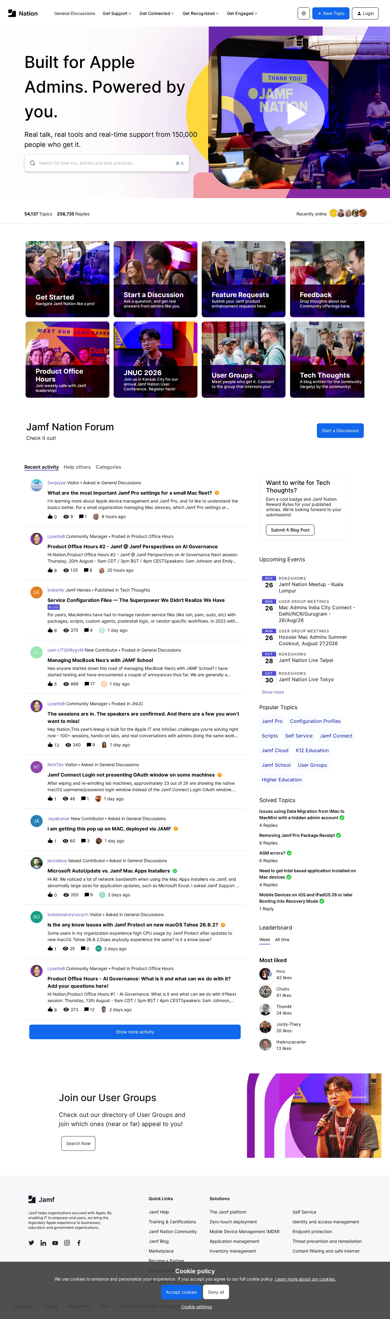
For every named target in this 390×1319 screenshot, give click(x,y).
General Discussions (75, 13)
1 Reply (266, 908)
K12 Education (312, 750)
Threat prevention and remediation (327, 1241)
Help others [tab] (77, 467)
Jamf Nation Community (173, 1231)
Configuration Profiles (315, 721)
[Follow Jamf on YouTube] (55, 1243)
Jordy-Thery (288, 1024)
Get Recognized (199, 13)
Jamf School (276, 765)
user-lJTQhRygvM (65, 649)
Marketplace (161, 1250)
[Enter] (30, 163)
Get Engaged (240, 13)
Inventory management (233, 1250)
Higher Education (282, 780)
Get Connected (155, 13)
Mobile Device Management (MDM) (245, 1231)
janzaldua (57, 860)
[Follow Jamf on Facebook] (79, 1243)
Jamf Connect (336, 736)
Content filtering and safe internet (326, 1250)
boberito (56, 589)
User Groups (312, 765)
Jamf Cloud (275, 750)
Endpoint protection (312, 1231)
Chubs (282, 988)
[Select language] (304, 13)
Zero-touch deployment (233, 1221)
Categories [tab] (108, 467)
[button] (195, 1306)
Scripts (270, 736)
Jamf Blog (159, 1241)
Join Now (42, 1150)
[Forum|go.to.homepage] (23, 13)
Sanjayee (57, 482)
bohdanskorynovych (68, 914)
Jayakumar (59, 818)
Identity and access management (325, 1221)
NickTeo (56, 764)
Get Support (115, 13)
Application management (234, 1241)
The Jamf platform (228, 1211)
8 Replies (268, 842)
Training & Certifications (172, 1221)
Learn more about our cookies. (305, 1279)
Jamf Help (159, 1211)
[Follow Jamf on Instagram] (67, 1243)
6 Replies (268, 860)
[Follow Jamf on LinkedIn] (43, 1243)
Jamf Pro (272, 721)
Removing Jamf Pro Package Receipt (297, 835)
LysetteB (56, 536)
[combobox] (106, 163)
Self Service (299, 736)
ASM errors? (272, 852)
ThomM (283, 1006)
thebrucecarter (291, 1041)
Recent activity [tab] (41, 467)
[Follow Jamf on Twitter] (31, 1242)
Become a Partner (166, 1260)
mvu (280, 971)
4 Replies (268, 825)
